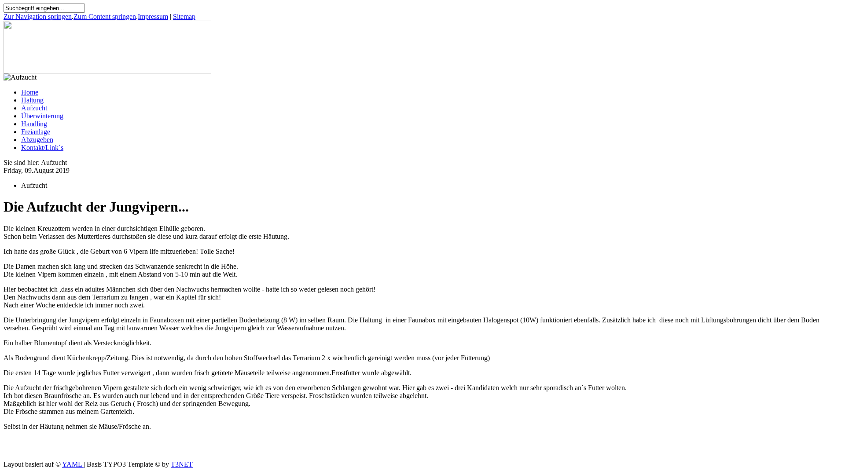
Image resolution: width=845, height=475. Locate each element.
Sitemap (184, 16)
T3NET (182, 464)
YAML (73, 464)
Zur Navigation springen (38, 16)
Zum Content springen (104, 16)
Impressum (153, 16)
